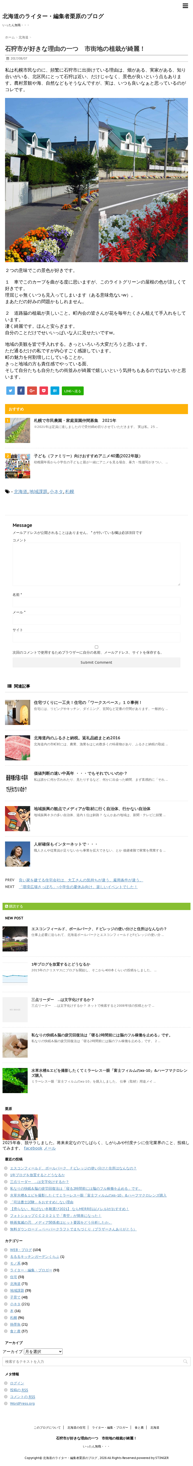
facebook (33, 1148)
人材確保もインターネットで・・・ (66, 844)
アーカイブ (13, 1351)
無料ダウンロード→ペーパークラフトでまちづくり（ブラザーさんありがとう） (73, 1229)
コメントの (22, 1396)
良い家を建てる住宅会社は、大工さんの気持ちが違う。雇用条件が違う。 (81, 880)
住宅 (13, 1277)
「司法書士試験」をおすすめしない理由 (41, 1202)
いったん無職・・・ (96, 1446)
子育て (15, 1297)
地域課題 (38, 491)
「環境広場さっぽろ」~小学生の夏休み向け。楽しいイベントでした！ (78, 886)
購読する (15, 906)
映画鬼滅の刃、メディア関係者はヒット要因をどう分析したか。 (61, 1222)
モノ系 (15, 1263)
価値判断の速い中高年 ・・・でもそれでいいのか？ (81, 773)
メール (19, 612)
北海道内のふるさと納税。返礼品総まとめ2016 (77, 737)
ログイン (17, 1383)
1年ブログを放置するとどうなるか (60, 964)
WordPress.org (22, 1403)
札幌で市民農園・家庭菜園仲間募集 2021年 (77, 420)
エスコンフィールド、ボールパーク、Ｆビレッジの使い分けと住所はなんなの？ (99, 928)
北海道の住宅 (76, 1427)
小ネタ (56, 491)
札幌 (69, 491)
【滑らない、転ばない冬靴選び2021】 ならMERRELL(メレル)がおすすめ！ (69, 1209)
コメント (20, 540)
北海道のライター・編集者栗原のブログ (53, 16)
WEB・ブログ (21, 1250)
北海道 (20, 491)
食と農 (15, 1331)
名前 (17, 594)
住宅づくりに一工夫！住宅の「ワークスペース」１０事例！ (88, 702)
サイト (18, 630)
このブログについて (47, 1427)
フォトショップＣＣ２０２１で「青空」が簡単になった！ (56, 1215)
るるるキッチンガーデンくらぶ (34, 1256)
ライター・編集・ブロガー (31, 1270)
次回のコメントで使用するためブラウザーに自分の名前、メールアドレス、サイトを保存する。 (88, 652)
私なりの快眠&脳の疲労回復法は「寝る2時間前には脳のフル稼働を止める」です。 (102, 1035)
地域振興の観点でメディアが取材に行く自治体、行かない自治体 (92, 808)
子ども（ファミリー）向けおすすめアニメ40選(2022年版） (88, 455)
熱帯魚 (15, 1324)
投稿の (19, 1390)
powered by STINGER (153, 1458)
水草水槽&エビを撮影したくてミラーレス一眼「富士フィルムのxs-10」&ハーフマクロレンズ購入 (88, 1195)
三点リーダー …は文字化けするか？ (62, 999)
